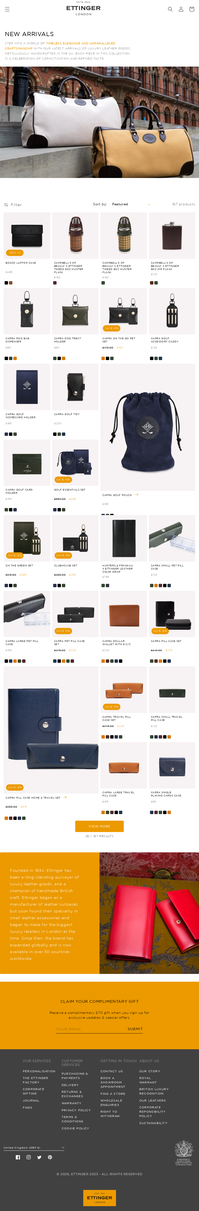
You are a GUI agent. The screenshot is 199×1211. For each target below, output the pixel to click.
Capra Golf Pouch (117, 494)
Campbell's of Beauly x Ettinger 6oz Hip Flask (165, 265)
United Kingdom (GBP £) (22, 1147)
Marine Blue (160, 358)
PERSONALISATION (39, 1071)
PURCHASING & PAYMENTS (75, 1076)
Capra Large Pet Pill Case (22, 643)
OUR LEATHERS (152, 1100)
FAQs (27, 1107)
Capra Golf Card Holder (19, 491)
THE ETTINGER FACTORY (35, 1080)
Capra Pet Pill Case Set (69, 643)
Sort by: (100, 204)
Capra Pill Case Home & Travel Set (33, 797)
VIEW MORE (99, 826)
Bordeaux (55, 283)
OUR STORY (149, 1071)
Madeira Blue (107, 585)
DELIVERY (70, 1085)
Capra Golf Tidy (67, 414)
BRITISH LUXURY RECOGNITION (154, 1091)
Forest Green (103, 283)
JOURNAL (31, 1100)
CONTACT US (111, 1071)
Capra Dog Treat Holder (67, 340)
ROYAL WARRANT (148, 1080)
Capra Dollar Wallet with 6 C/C (116, 643)
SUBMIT (135, 1029)
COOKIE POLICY (76, 1128)
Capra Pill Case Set (166, 641)
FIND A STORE (112, 1093)
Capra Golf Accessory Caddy (165, 340)
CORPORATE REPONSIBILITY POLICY (152, 1112)
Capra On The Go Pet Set (118, 340)
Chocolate (151, 283)
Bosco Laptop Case (21, 262)
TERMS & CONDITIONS (72, 1119)
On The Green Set (19, 565)
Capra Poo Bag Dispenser (18, 340)
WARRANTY (72, 1103)
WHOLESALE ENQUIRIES (111, 1102)
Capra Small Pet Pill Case (167, 567)
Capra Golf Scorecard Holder (21, 416)
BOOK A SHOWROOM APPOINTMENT (112, 1082)
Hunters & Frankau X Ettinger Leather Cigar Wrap (117, 568)
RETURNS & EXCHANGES (72, 1094)
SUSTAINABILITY (153, 1123)
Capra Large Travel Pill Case (118, 794)
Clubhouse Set (65, 565)
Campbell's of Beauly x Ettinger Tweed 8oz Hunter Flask (68, 267)
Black (6, 283)
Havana (10, 283)
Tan (15, 358)
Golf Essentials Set (69, 489)
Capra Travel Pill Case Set (116, 718)
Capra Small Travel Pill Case (167, 718)
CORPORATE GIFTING (33, 1091)
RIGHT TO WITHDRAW (110, 1114)
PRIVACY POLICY (76, 1110)
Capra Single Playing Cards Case (166, 794)
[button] (7, 9)
